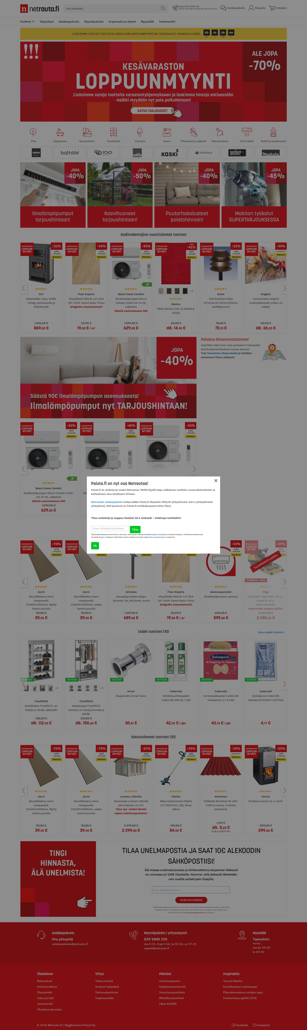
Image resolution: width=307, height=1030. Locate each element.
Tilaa (135, 529)
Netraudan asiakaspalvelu (107, 502)
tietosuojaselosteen (157, 537)
